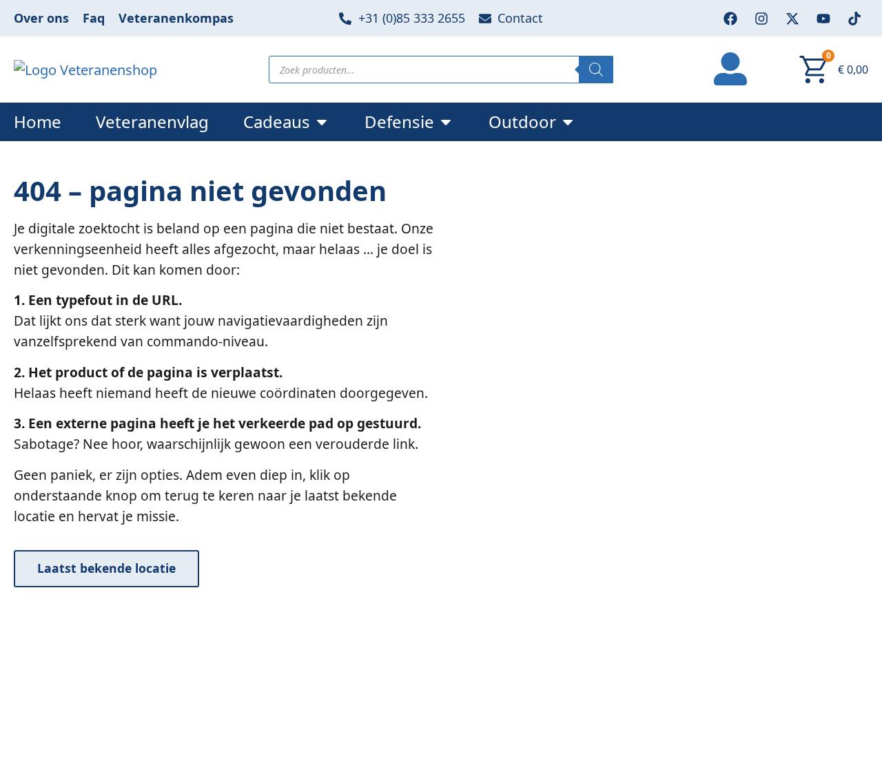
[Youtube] (823, 18)
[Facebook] (730, 18)
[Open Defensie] (446, 121)
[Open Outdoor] (568, 121)
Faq (94, 18)
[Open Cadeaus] (322, 121)
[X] (792, 18)
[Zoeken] (596, 69)
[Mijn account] (730, 66)
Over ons (41, 18)
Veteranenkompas (176, 18)
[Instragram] (761, 18)
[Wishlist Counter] (779, 69)
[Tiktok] (854, 18)
